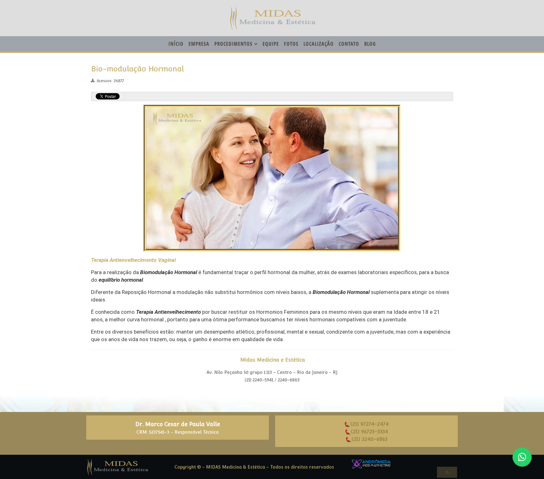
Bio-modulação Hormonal (137, 69)
